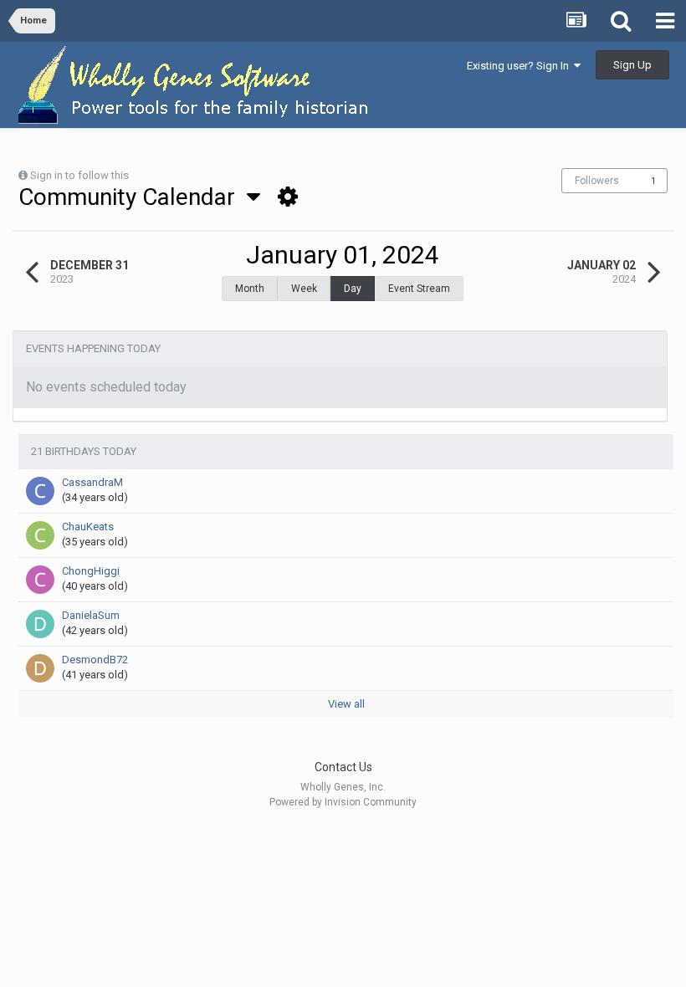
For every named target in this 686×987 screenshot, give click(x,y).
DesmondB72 (95, 659)
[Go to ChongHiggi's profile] (40, 579)
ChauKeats (88, 526)
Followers (597, 181)
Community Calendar (132, 197)
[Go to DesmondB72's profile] (40, 668)
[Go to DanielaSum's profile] (40, 624)
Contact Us (343, 767)
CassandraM (92, 482)
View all (346, 704)
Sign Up (632, 65)
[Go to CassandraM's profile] (40, 491)
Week (304, 288)
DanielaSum (91, 615)
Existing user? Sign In (520, 65)
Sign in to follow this (79, 175)
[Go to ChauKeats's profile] (40, 535)
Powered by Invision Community (343, 802)
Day (352, 288)
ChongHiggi (91, 571)
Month (249, 288)
